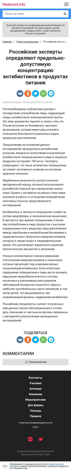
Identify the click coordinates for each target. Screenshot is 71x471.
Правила (35, 416)
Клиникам (35, 394)
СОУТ (35, 427)
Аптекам (35, 388)
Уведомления (37, 362)
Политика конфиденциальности (35, 422)
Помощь (35, 410)
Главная (7, 41)
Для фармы (35, 405)
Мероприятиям (35, 399)
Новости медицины (28, 41)
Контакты (35, 377)
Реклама (36, 383)
